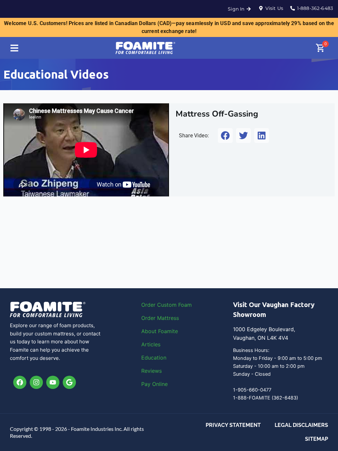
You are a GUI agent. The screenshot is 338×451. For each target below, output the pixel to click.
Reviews (151, 370)
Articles (150, 344)
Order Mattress (160, 318)
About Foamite (159, 331)
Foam (185, 304)
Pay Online (154, 384)
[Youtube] (52, 382)
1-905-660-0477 (252, 390)
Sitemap (316, 439)
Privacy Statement (233, 425)
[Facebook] (19, 382)
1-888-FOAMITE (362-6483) (265, 398)
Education (153, 357)
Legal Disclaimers (301, 425)
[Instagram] (36, 382)
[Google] (69, 382)
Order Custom (159, 304)
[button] (225, 135)
